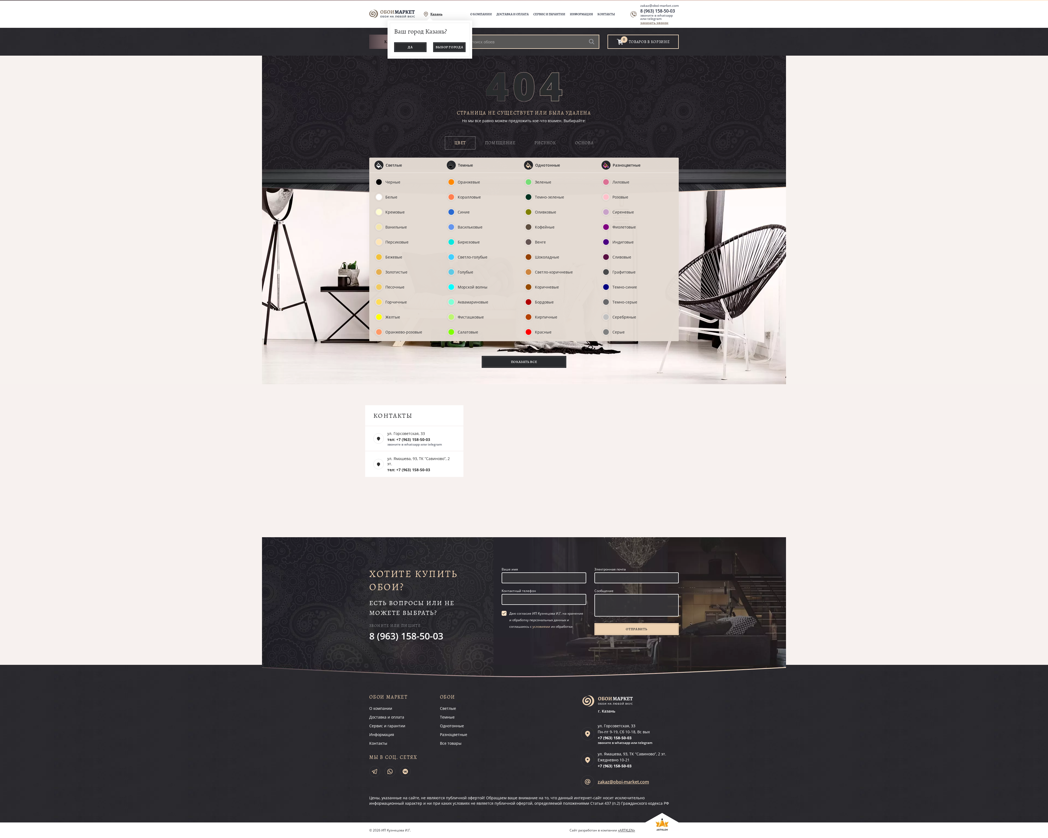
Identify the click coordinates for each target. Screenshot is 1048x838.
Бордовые (544, 302)
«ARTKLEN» (626, 830)
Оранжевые (469, 182)
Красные (543, 332)
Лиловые (620, 182)
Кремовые (395, 212)
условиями (541, 626)
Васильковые (470, 227)
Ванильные (396, 227)
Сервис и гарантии (549, 14)
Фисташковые (471, 317)
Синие (464, 212)
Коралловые (469, 197)
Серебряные (624, 317)
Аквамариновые (473, 302)
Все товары (451, 743)
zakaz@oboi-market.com (659, 5)
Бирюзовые (469, 242)
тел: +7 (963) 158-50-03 (408, 439)
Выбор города (449, 47)
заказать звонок (654, 22)
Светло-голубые (472, 257)
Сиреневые (623, 212)
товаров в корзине (649, 41)
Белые (391, 197)
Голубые (465, 272)
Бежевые (393, 257)
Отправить (636, 629)
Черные (392, 182)
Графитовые (624, 272)
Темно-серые (624, 302)
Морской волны (472, 287)
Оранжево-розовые (403, 332)
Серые (618, 332)
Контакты (606, 14)
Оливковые (545, 212)
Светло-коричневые (554, 272)
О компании (481, 14)
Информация (581, 14)
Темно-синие (624, 287)
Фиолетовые (624, 227)
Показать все (524, 361)
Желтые (392, 317)
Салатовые (468, 332)
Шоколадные (547, 257)
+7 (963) (615, 737)
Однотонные (547, 165)
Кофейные (545, 227)
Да (410, 47)
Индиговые (623, 242)
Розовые (620, 197)
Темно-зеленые (549, 197)
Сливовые (621, 257)
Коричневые (547, 287)
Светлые (394, 165)
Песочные (394, 287)
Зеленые (543, 182)
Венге (540, 242)
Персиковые (397, 242)
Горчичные (396, 302)
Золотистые (396, 272)
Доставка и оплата (512, 14)
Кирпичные (546, 317)
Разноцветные (627, 165)
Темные (465, 165)
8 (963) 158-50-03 (657, 11)
